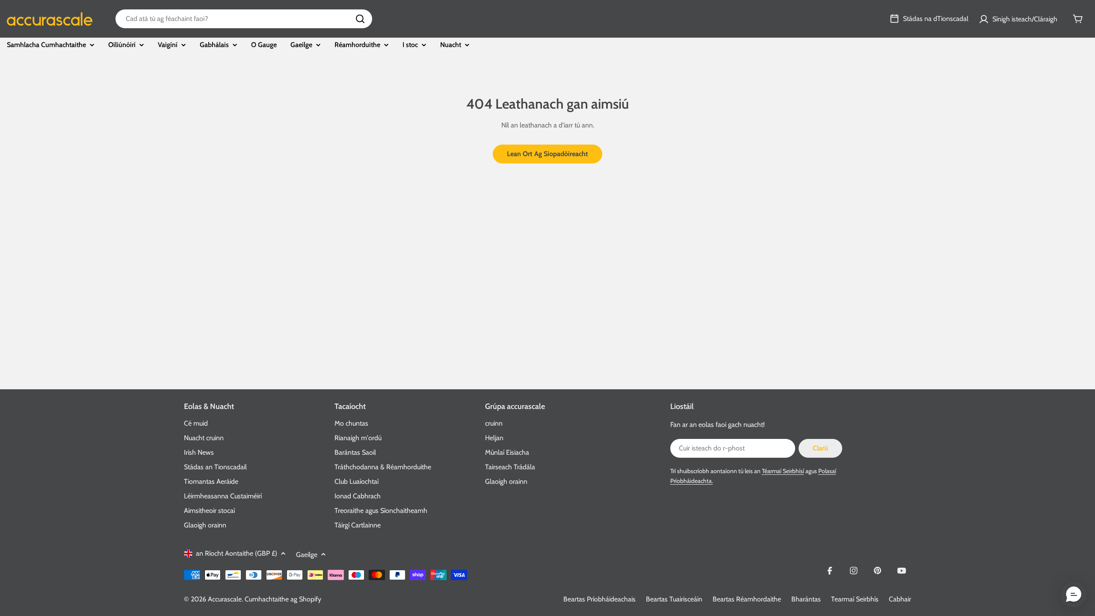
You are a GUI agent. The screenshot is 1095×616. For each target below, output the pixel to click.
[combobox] (243, 18)
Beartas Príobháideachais (599, 599)
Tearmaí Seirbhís (855, 599)
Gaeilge (306, 555)
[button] (1073, 594)
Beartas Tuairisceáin (674, 599)
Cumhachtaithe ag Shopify (283, 599)
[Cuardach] (360, 19)
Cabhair (900, 599)
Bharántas (806, 599)
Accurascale (225, 599)
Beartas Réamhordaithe (747, 599)
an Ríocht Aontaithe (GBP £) (236, 553)
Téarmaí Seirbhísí (783, 471)
